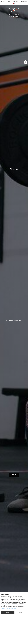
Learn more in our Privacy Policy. (9, 608)
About (8, 4)
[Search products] (26, 62)
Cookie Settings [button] (14, 616)
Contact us (15, 4)
